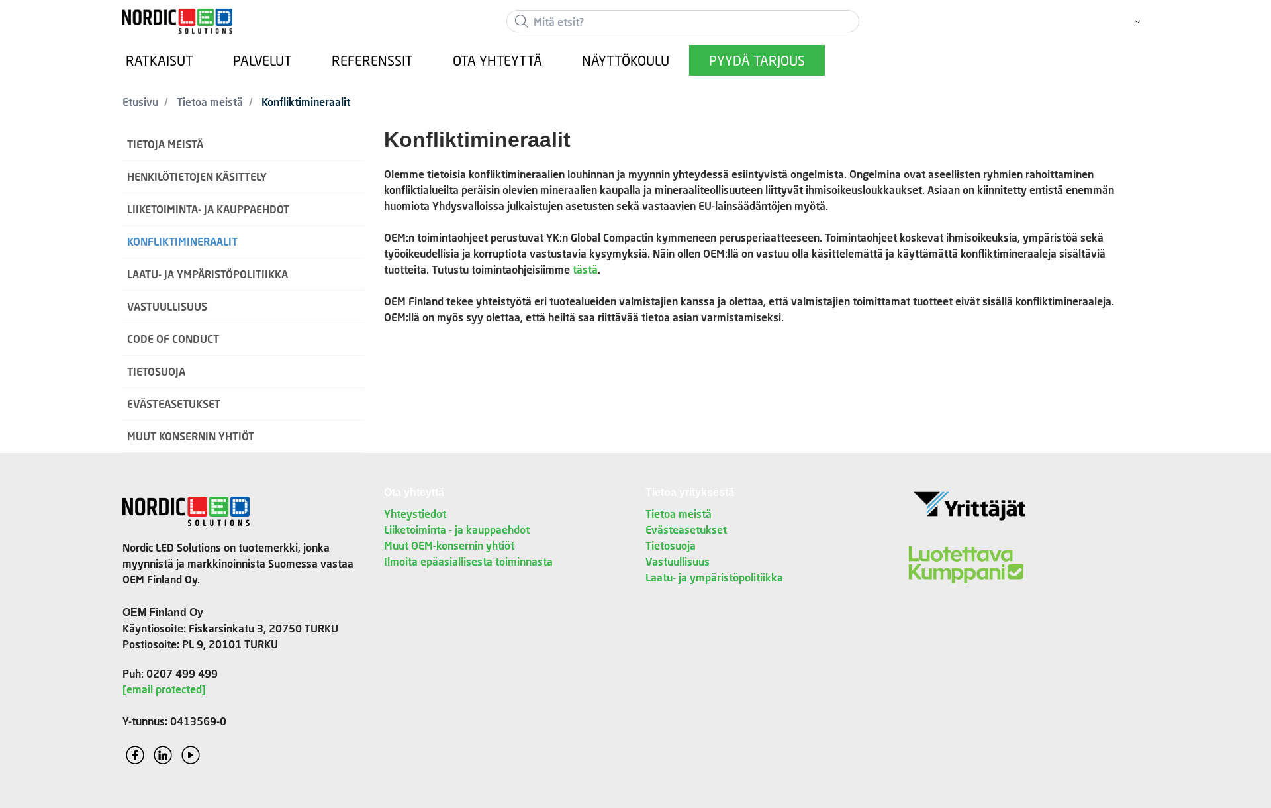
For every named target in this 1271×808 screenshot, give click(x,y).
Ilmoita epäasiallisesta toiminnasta (468, 561)
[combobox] (683, 21)
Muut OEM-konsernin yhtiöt (449, 545)
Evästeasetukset (686, 529)
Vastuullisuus (677, 561)
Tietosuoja (670, 545)
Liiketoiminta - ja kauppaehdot (457, 529)
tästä (585, 269)
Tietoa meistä (678, 513)
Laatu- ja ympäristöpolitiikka (714, 577)
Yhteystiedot (415, 513)
